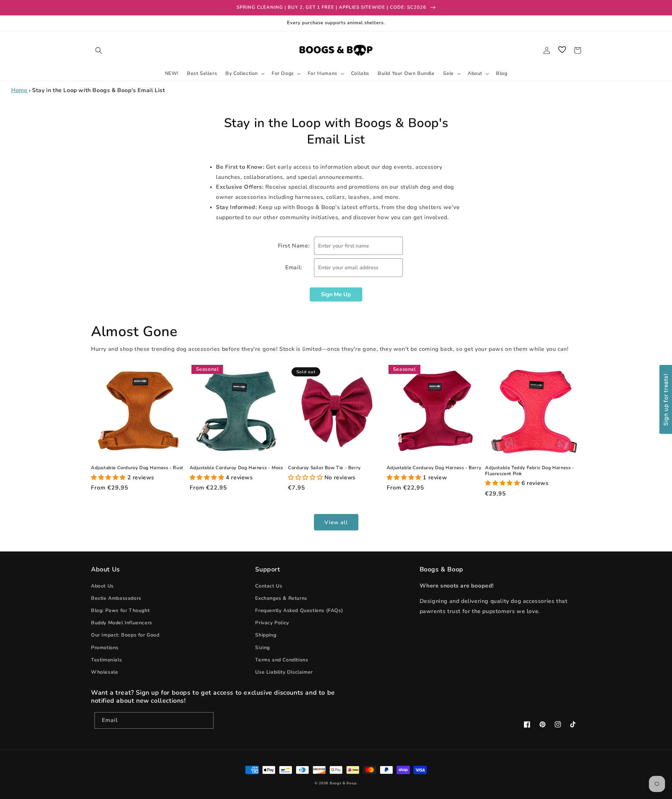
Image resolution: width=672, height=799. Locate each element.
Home (19, 90)
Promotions (105, 647)
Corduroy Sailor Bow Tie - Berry (324, 468)
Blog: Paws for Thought (120, 610)
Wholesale (104, 672)
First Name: (294, 246)
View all (336, 522)
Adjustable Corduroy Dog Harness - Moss (236, 468)
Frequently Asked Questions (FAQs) (299, 610)
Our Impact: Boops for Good (125, 635)
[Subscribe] (205, 720)
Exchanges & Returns (281, 598)
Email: (293, 267)
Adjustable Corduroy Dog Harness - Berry (434, 468)
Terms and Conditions (281, 659)
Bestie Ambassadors (116, 598)
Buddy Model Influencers (121, 622)
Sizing (262, 647)
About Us (102, 586)
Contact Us (268, 586)
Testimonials (106, 659)
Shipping (265, 635)
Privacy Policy (272, 622)
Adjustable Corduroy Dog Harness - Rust (137, 468)
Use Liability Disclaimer (284, 672)
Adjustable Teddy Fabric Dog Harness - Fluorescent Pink (529, 471)
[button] (98, 50)
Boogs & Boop (343, 783)
